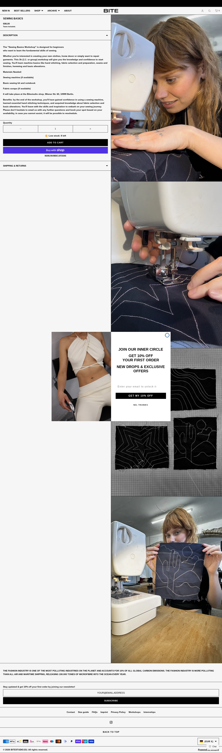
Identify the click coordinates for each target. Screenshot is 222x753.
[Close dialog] (167, 335)
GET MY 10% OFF (140, 395)
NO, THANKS (141, 405)
